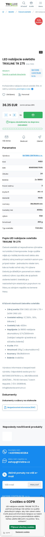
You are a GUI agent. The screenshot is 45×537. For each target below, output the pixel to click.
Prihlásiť (34, 485)
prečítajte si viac (23, 89)
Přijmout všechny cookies (22, 527)
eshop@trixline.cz (19, 462)
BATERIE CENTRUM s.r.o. (36, 73)
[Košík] (31, 5)
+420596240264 (18, 453)
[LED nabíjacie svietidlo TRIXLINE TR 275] (7, 436)
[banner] (11, 5)
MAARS (11, 12)
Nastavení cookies (23, 532)
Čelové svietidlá (24, 12)
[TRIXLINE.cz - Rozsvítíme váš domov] (3, 12)
